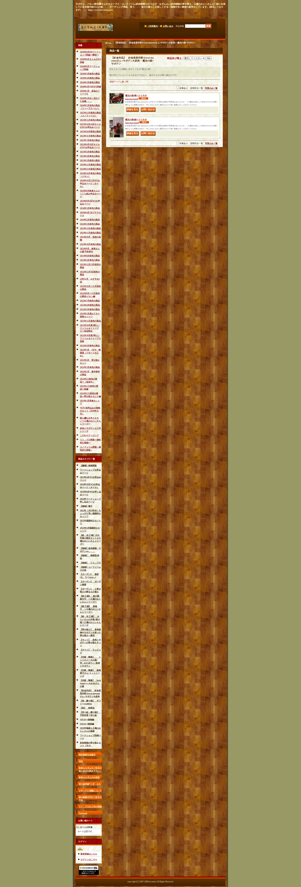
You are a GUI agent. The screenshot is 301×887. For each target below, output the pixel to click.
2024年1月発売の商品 (90, 224)
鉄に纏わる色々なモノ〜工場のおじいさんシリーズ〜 (90, 421)
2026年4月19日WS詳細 (90, 86)
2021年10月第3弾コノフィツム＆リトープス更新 (90, 338)
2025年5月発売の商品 (90, 152)
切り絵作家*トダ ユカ (90, 784)
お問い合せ (168, 26)
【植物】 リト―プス (90, 563)
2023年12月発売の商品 (90, 228)
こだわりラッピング (89, 435)
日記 (81, 761)
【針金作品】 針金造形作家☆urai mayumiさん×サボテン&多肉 (90, 693)
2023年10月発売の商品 (90, 244)
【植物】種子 (86, 506)
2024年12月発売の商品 (90, 164)
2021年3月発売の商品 (90, 367)
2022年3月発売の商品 (90, 309)
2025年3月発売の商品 (90, 160)
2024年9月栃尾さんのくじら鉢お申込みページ (90, 194)
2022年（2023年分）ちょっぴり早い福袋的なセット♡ (90, 513)
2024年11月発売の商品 (90, 169)
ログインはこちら (88, 859)
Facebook (83, 813)
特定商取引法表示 (87, 755)
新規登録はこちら (88, 854)
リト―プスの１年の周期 (90, 806)
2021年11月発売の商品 (91, 321)
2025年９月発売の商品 (90, 136)
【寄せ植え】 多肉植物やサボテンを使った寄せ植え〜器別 (90, 632)
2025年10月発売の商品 (90, 131)
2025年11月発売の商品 (90, 120)
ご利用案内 (152, 26)
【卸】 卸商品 (87, 708)
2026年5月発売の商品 (90, 73)
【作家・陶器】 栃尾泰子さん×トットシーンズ (90, 673)
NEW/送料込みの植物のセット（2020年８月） (90, 411)
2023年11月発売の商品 (90, 233)
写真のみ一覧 (211, 88)
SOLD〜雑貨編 (87, 724)
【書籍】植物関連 (88, 465)
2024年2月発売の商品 (90, 219)
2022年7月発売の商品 (90, 300)
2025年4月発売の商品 (90, 156)
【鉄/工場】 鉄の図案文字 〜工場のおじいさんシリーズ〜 (90, 599)
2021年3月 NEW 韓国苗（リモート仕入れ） (90, 353)
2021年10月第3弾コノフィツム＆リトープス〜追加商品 (90, 328)
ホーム (108, 42)
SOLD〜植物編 (87, 719)
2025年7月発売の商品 (90, 140)
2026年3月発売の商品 (90, 82)
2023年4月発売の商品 (90, 260)
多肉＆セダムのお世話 (89, 777)
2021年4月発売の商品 (90, 345)
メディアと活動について (90, 790)
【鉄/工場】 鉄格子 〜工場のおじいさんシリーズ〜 (90, 609)
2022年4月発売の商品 (90, 305)
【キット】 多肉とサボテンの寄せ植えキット (90, 643)
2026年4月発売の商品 (90, 78)
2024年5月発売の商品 (90, 208)
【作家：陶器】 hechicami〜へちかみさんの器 (90, 683)
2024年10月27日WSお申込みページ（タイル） (90, 183)
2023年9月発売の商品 (90, 256)
